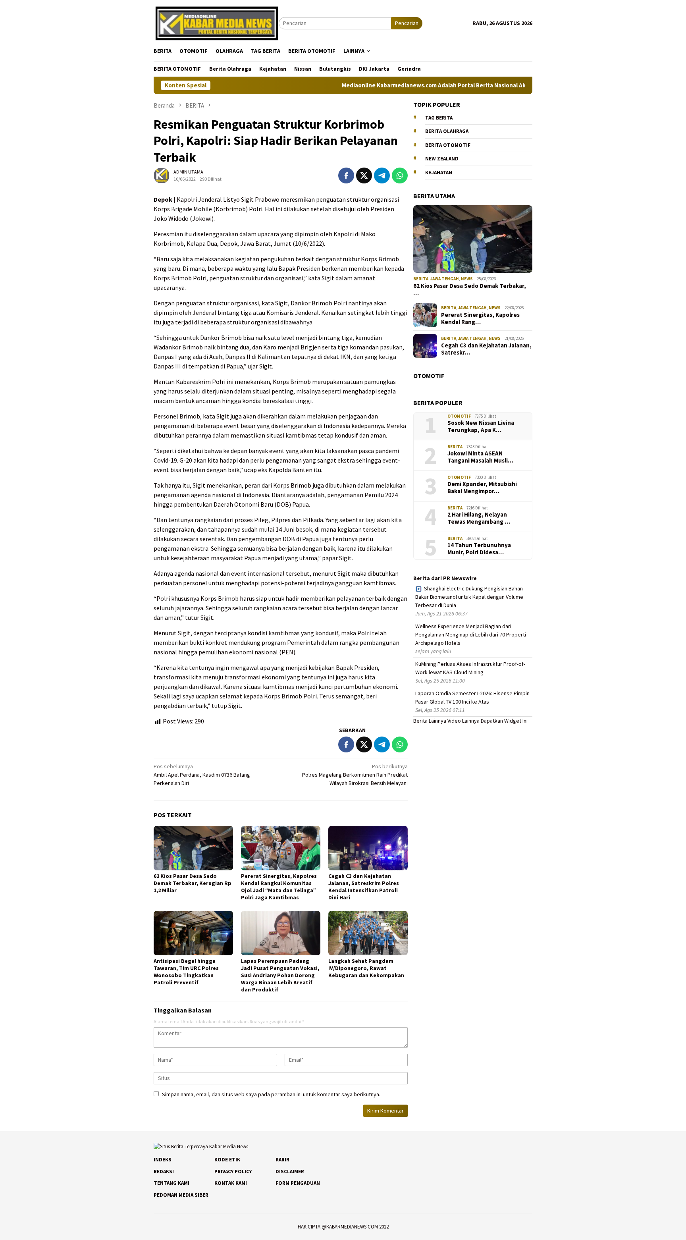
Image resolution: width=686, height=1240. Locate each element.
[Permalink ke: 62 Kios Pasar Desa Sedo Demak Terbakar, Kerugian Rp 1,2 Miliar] (193, 848)
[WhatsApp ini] (400, 175)
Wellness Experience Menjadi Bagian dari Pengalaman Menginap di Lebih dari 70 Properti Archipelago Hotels (470, 634)
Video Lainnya (463, 720)
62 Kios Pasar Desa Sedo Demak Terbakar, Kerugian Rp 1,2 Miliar (192, 883)
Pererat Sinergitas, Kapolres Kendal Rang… (480, 318)
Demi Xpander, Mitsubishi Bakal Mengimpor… (482, 487)
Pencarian (406, 23)
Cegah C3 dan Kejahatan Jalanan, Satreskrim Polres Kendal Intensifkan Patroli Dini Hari (363, 886)
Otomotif (459, 416)
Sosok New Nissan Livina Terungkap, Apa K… (480, 426)
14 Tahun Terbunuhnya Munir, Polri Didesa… (479, 549)
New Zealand (442, 158)
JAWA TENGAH (444, 279)
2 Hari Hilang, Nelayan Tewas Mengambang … (478, 518)
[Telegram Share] (382, 175)
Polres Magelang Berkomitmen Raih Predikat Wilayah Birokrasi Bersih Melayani (355, 775)
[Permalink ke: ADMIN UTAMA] (162, 175)
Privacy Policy (233, 1171)
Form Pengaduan (298, 1183)
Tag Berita (439, 117)
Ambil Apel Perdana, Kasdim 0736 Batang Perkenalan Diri (202, 775)
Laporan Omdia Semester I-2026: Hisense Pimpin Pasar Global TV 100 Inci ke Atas (472, 697)
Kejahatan (438, 172)
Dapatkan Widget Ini (504, 720)
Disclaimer (290, 1171)
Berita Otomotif (447, 145)
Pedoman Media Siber (181, 1195)
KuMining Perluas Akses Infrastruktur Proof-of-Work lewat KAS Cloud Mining (470, 668)
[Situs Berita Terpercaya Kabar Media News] (216, 22)
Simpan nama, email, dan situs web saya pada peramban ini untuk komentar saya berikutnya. (271, 1094)
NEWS (467, 279)
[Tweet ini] (364, 175)
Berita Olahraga (446, 131)
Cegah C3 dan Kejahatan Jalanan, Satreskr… (486, 349)
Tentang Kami (171, 1183)
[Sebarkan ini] (346, 175)
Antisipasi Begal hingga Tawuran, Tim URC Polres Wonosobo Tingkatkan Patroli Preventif (186, 971)
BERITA (420, 279)
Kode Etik (227, 1159)
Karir (282, 1159)
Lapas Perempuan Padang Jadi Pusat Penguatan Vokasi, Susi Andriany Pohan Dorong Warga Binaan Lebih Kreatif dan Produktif (280, 975)
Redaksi (164, 1171)
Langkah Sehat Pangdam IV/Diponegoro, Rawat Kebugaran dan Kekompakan (366, 968)
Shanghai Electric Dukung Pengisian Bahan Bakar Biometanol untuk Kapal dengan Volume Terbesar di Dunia (469, 597)
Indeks (163, 1159)
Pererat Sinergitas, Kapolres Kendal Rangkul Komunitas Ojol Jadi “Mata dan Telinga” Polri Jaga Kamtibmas (279, 886)
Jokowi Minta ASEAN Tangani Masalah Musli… (480, 457)
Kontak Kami (230, 1183)
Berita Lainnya (429, 720)
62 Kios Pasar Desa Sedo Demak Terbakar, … (469, 289)
